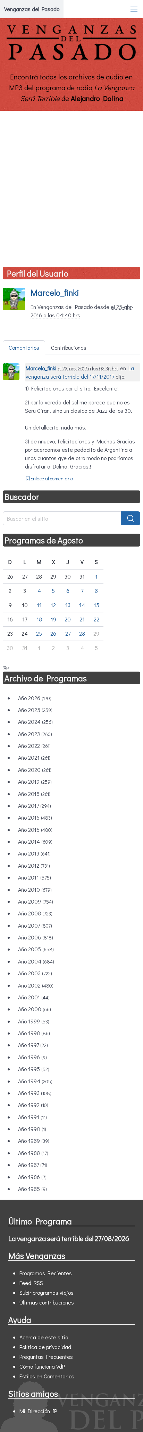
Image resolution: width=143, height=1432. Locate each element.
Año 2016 (35, 817)
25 (39, 633)
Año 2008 (35, 913)
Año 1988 (33, 1152)
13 (67, 605)
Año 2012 (34, 865)
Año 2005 (36, 949)
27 (67, 633)
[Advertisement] (71, 186)
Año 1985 (32, 1188)
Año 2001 (34, 997)
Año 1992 (33, 1104)
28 (82, 633)
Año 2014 (35, 841)
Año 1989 (33, 1140)
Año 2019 (35, 781)
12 (53, 605)
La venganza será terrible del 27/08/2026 (68, 1238)
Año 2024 (35, 721)
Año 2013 (34, 853)
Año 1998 (34, 1033)
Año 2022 (34, 745)
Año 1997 (33, 1044)
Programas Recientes (45, 1273)
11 (39, 605)
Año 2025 (35, 709)
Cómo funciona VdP (42, 1366)
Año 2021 (34, 757)
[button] (134, 9)
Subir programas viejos (46, 1292)
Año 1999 (33, 1021)
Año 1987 (32, 1164)
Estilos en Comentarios (46, 1376)
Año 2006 (35, 937)
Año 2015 (35, 829)
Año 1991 (32, 1117)
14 (82, 605)
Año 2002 (35, 985)
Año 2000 (34, 1009)
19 (53, 619)
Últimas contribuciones (46, 1302)
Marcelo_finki (55, 292)
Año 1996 (32, 1057)
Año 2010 (35, 889)
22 (96, 619)
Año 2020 (34, 769)
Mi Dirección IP (38, 1411)
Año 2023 (35, 733)
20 (68, 619)
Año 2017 (34, 805)
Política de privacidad (45, 1346)
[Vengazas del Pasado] (71, 58)
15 (96, 605)
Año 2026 (34, 698)
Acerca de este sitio (43, 1337)
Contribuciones (68, 347)
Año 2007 (35, 925)
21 (82, 619)
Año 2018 (34, 793)
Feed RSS (31, 1282)
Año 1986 (32, 1177)
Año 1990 (32, 1128)
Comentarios (24, 347)
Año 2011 (34, 877)
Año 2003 (35, 973)
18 (39, 619)
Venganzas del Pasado (31, 9)
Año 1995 (33, 1069)
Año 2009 (35, 901)
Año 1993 (34, 1093)
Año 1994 (35, 1081)
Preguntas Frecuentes (46, 1356)
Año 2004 (36, 961)
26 (53, 633)
